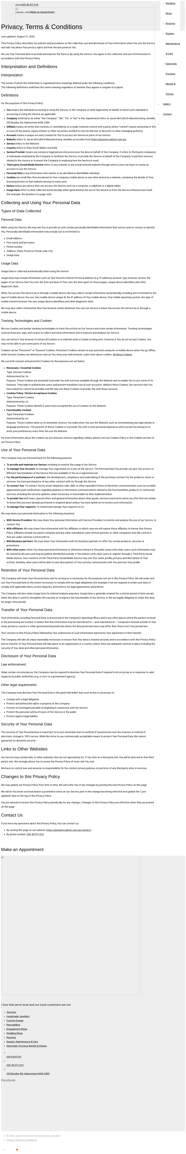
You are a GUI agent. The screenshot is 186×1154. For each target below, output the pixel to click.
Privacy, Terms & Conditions (22, 1140)
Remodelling (13, 1024)
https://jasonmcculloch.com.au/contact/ (68, 830)
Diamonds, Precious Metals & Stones (27, 1045)
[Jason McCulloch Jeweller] (71, 994)
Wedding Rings (15, 1033)
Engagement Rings (17, 1029)
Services (11, 1012)
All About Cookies (122, 354)
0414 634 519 (14, 1056)
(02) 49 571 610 (35, 834)
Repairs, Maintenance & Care (22, 1041)
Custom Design (15, 1020)
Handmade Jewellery (18, 1016)
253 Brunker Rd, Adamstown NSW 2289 (28, 1073)
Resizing (11, 1037)
